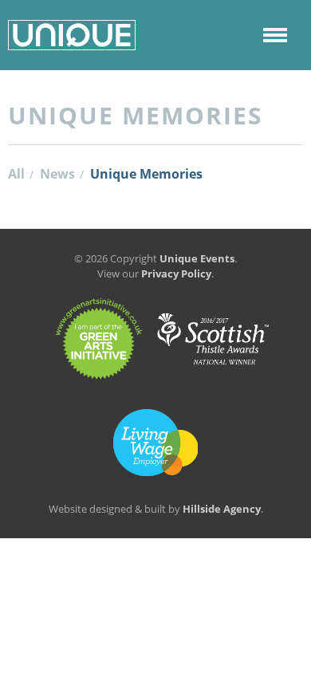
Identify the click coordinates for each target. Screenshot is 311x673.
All (16, 174)
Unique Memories (146, 174)
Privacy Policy (176, 273)
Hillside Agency (222, 509)
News (57, 174)
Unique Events (196, 258)
